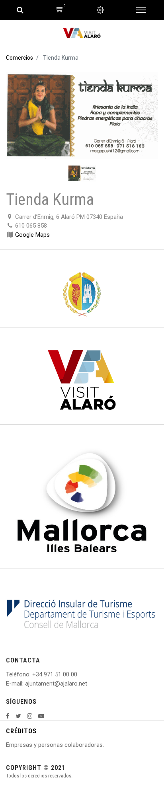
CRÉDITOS (21, 731)
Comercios (19, 58)
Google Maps (32, 234)
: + (32, 674)
